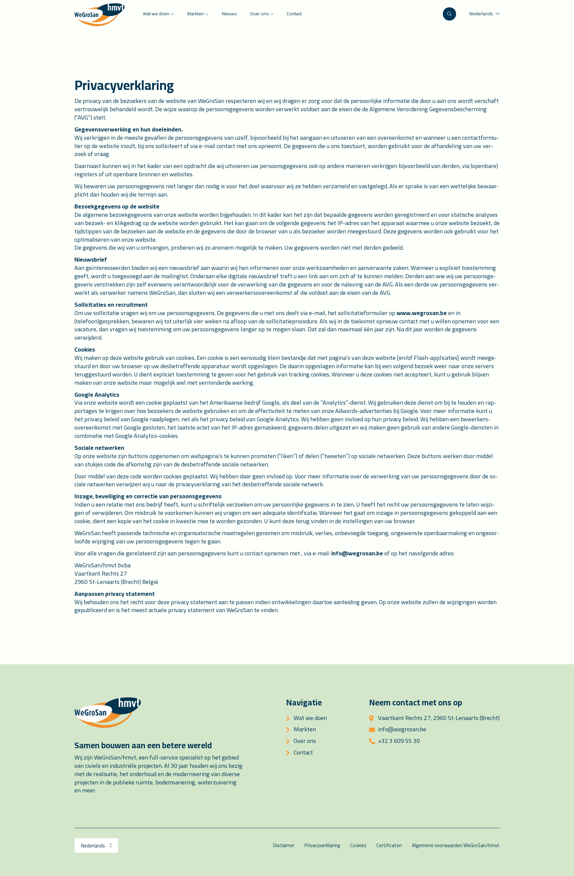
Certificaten (389, 845)
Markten (195, 13)
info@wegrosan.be (357, 553)
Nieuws (229, 13)
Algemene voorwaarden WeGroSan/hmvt (456, 845)
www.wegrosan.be (422, 312)
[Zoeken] (449, 14)
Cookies (358, 845)
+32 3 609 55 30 (399, 740)
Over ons (259, 13)
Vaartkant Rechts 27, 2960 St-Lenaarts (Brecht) (439, 717)
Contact (294, 13)
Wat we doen (156, 13)
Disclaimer (284, 845)
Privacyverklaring (322, 845)
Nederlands (481, 13)
